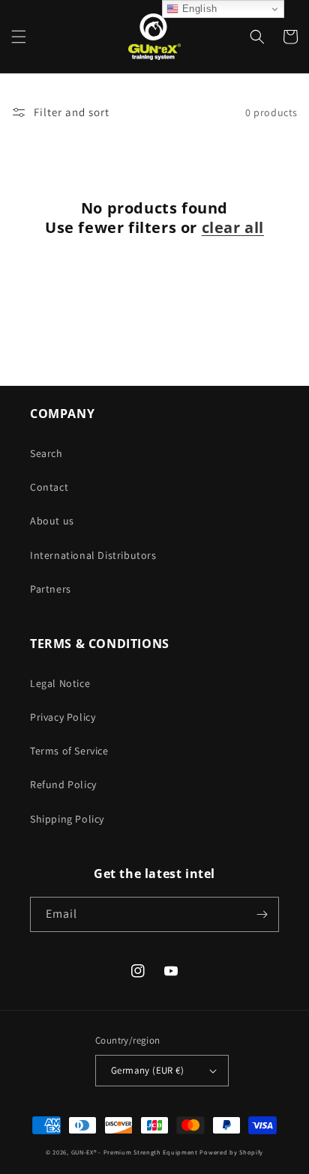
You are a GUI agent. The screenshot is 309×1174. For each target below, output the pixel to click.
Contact (49, 487)
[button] (18, 36)
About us (52, 520)
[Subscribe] (261, 914)
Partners (50, 589)
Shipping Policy (67, 819)
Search (46, 453)
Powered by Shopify (231, 1152)
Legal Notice (60, 683)
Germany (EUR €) (147, 1070)
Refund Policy (63, 784)
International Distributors (93, 555)
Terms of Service (69, 750)
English (198, 8)
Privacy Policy (62, 717)
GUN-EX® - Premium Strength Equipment (135, 1152)
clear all (233, 227)
